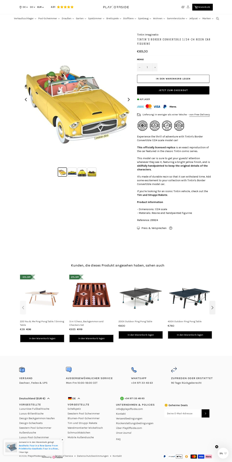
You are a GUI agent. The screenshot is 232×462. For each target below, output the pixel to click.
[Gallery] (77, 105)
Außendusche (27, 432)
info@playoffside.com (129, 409)
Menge (140, 59)
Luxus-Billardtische (31, 413)
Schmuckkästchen (79, 432)
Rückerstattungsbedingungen (134, 423)
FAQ (118, 439)
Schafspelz (74, 408)
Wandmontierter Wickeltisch (85, 427)
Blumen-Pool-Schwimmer (84, 418)
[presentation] (23, 307)
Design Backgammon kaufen (37, 418)
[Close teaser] (216, 446)
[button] (32, 7)
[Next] (129, 99)
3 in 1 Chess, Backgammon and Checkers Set (86, 323)
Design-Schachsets (31, 423)
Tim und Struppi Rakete (82, 423)
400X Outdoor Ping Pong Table (184, 321)
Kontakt (121, 413)
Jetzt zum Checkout (173, 90)
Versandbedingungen (129, 418)
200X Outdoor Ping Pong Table (135, 321)
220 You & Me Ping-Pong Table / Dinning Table (42, 323)
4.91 (53, 6)
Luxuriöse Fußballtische (34, 408)
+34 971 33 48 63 (134, 398)
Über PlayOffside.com (129, 428)
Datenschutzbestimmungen (93, 456)
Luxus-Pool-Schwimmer (34, 437)
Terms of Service (64, 456)
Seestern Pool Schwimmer (35, 427)
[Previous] (26, 99)
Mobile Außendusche (81, 437)
